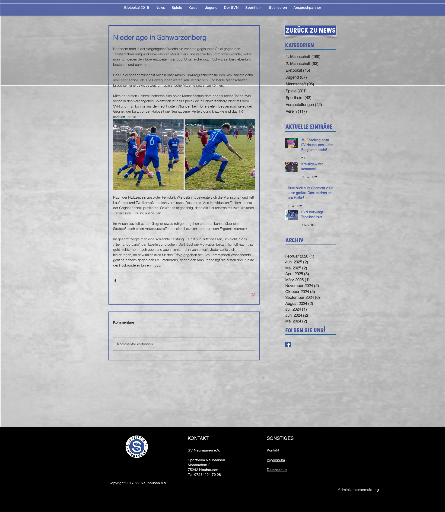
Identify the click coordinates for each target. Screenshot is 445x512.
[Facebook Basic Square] (288, 344)
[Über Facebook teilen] (115, 280)
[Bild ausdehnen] (148, 154)
